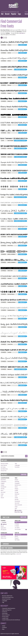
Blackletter (3, 479)
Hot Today (3, 467)
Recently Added (4, 463)
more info (18, 554)
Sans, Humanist (18, 505)
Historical (17, 494)
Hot (2, 14)
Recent (7, 14)
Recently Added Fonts (7, 596)
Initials (16, 497)
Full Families (18, 529)
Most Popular (4, 465)
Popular (13, 14)
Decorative (18, 510)
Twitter (3, 626)
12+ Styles (17, 527)
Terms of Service (6, 615)
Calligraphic (3, 481)
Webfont (4, 524)
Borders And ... (18, 485)
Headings (17, 481)
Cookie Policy (5, 618)
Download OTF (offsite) (20, 140)
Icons (16, 496)
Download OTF (22, 60)
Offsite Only (3, 538)
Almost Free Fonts (6, 599)
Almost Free (3, 470)
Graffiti (16, 490)
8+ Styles (17, 526)
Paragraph (17, 483)
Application (3, 528)
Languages (17, 465)
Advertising (4, 613)
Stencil (2, 497)
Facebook (4, 627)
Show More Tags (18, 512)
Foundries (17, 467)
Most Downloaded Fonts (7, 597)
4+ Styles (17, 524)
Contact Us (4, 611)
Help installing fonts (6, 610)
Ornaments (17, 501)
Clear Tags (23, 474)
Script (2, 494)
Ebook (2, 526)
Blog (3, 629)
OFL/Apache (3, 529)
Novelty (2, 488)
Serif (2, 496)
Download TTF (22, 44)
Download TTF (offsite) (20, 69)
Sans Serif (3, 492)
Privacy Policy (5, 616)
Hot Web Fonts (4, 469)
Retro (2, 490)
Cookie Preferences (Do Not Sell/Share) (11, 620)
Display (2, 485)
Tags (19, 14)
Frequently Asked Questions (8, 608)
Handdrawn (3, 487)
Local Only (3, 536)
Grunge (16, 492)
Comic (16, 487)
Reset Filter (23, 517)
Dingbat (2, 483)
